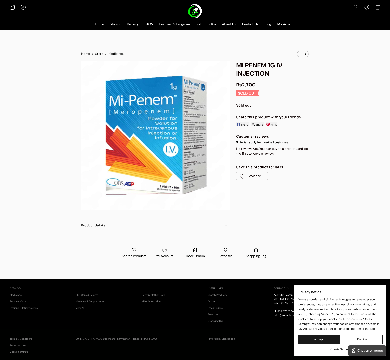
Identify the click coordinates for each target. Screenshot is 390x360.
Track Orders (195, 256)
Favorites (225, 256)
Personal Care (18, 301)
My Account (286, 24)
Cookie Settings (19, 351)
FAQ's (149, 24)
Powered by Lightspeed (221, 338)
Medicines (116, 54)
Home (99, 24)
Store (114, 24)
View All (80, 308)
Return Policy (206, 24)
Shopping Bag (256, 256)
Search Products (134, 256)
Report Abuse (18, 345)
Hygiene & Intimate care (24, 308)
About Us (229, 24)
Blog (267, 24)
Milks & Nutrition (151, 301)
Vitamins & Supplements (90, 301)
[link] (340, 348)
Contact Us (250, 24)
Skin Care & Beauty (87, 295)
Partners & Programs (174, 24)
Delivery (133, 24)
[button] (195, 11)
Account (212, 301)
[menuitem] (300, 54)
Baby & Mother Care (153, 295)
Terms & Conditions (21, 338)
